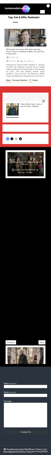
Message (8, 401)
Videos (35, 80)
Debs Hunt (15, 57)
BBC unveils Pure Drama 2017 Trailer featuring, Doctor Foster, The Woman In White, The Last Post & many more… (25, 51)
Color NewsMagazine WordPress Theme (25, 450)
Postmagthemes (41, 451)
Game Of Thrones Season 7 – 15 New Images (25, 326)
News (8, 80)
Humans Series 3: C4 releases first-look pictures (25, 163)
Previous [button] (11, 342)
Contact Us (25, 432)
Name (10, 383)
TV (30, 80)
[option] (25, 112)
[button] (42, 11)
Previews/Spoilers (20, 80)
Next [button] (42, 342)
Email (10, 392)
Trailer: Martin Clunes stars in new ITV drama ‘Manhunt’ (31, 105)
